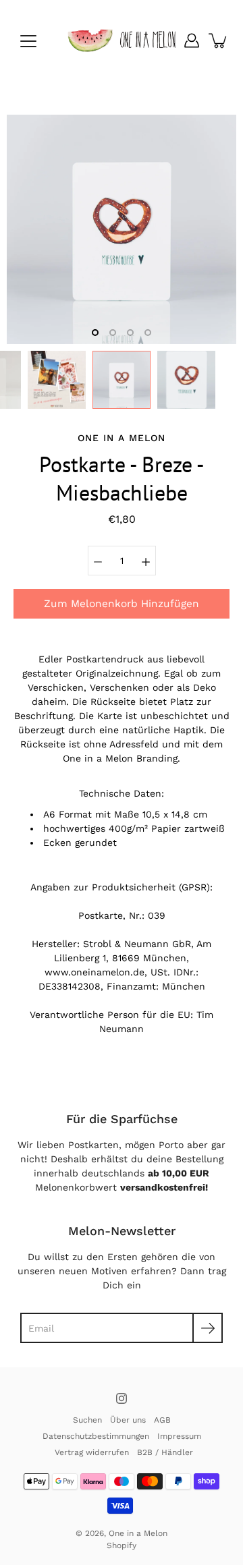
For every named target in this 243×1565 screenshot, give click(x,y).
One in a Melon (138, 1533)
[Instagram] (121, 1398)
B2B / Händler (165, 1452)
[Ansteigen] (146, 560)
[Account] (191, 40)
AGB (162, 1420)
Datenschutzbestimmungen (96, 1436)
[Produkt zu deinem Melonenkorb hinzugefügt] (219, 40)
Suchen (87, 1420)
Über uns (128, 1420)
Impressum (179, 1436)
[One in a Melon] (122, 40)
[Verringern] (98, 560)
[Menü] (28, 41)
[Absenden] (207, 1328)
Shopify (121, 1545)
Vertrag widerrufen (92, 1452)
